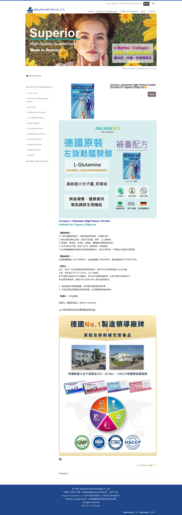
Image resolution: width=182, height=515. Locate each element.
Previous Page (146, 465)
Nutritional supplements (139, 68)
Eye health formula (36, 117)
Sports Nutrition (34, 139)
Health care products (38, 161)
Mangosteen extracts (37, 133)
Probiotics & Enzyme (37, 112)
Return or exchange (91, 505)
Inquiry (152, 94)
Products (153, 68)
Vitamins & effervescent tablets (37, 100)
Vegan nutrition (34, 149)
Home (126, 68)
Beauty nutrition (34, 144)
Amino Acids (33, 93)
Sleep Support (34, 123)
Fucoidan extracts (35, 128)
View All (31, 155)
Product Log (137, 3)
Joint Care (32, 107)
